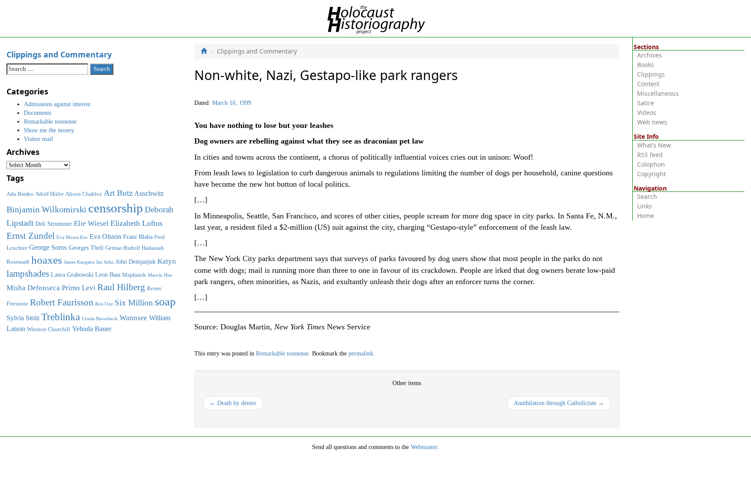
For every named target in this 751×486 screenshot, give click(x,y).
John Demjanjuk (136, 261)
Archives (649, 55)
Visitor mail (38, 139)
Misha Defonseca (33, 287)
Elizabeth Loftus (136, 223)
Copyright (651, 174)
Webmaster (424, 447)
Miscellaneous (658, 93)
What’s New (654, 145)
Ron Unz (104, 304)
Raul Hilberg (121, 287)
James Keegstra (79, 262)
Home (645, 215)
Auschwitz (149, 193)
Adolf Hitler (49, 194)
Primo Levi (79, 287)
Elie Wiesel (91, 223)
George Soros (48, 247)
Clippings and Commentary (59, 54)
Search (647, 196)
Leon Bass (107, 274)
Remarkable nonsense (282, 353)
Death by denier (232, 403)
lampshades (28, 273)
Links (644, 206)
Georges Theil (86, 247)
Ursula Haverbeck (100, 318)
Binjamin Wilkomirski (46, 209)
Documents (37, 113)
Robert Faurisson (61, 302)
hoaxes (46, 260)
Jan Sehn (105, 262)
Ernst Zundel (31, 236)
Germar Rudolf (122, 248)
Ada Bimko (20, 194)
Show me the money (49, 130)
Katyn (166, 261)
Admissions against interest (57, 104)
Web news (652, 122)
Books (645, 64)
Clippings (651, 74)
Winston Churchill (48, 329)
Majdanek (134, 275)
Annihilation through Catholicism (559, 403)
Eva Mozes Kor (72, 237)
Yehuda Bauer (91, 328)
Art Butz (118, 193)
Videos (646, 112)
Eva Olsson (105, 236)
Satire (645, 103)
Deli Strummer (53, 223)
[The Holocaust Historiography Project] (376, 18)
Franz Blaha (138, 236)
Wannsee (133, 317)
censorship (115, 208)
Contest (648, 84)
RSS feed (650, 155)
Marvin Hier (160, 275)
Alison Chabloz (83, 194)
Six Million (134, 302)
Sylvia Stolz (23, 318)
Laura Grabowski (72, 274)
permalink (361, 353)
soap (165, 301)
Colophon (651, 164)
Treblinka (60, 316)
